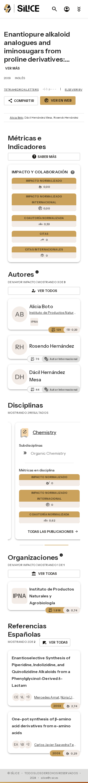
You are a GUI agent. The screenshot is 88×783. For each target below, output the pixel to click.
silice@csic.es (49, 778)
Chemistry (39, 432)
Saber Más (44, 157)
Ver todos (44, 291)
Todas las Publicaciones (47, 531)
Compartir (21, 101)
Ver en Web (58, 100)
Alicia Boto (16, 117)
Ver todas (44, 574)
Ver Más (12, 68)
